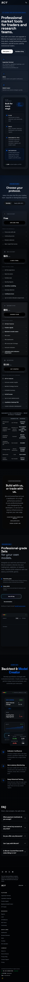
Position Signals (5, 903)
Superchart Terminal (6, 897)
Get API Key (11, 596)
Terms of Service (5, 955)
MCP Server (4, 924)
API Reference (4, 921)
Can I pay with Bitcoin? (11, 848)
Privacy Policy (4, 958)
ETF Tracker (3, 908)
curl (17, 618)
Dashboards (4, 934)
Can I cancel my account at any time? (12, 833)
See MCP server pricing (20, 606)
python (24, 618)
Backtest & (14, 675)
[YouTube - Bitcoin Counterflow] (12, 873)
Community (4, 927)
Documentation (8, 601)
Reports (3, 915)
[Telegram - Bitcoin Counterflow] (6, 873)
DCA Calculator (4, 945)
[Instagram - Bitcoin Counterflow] (2, 873)
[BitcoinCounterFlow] (4, 2)
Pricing (2, 964)
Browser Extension (5, 937)
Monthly (8, 203)
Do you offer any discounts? (12, 841)
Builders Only (19, 51)
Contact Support (5, 961)
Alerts (2, 939)
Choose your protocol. (14, 189)
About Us (3, 952)
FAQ (3, 812)
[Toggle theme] (2, 980)
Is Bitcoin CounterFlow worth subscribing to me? (13, 857)
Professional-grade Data (14, 553)
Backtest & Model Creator (7, 905)
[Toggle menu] (26, 2)
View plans (6, 51)
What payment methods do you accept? (12, 823)
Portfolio (3, 942)
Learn (2, 918)
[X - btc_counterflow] (9, 873)
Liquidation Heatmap (6, 900)
